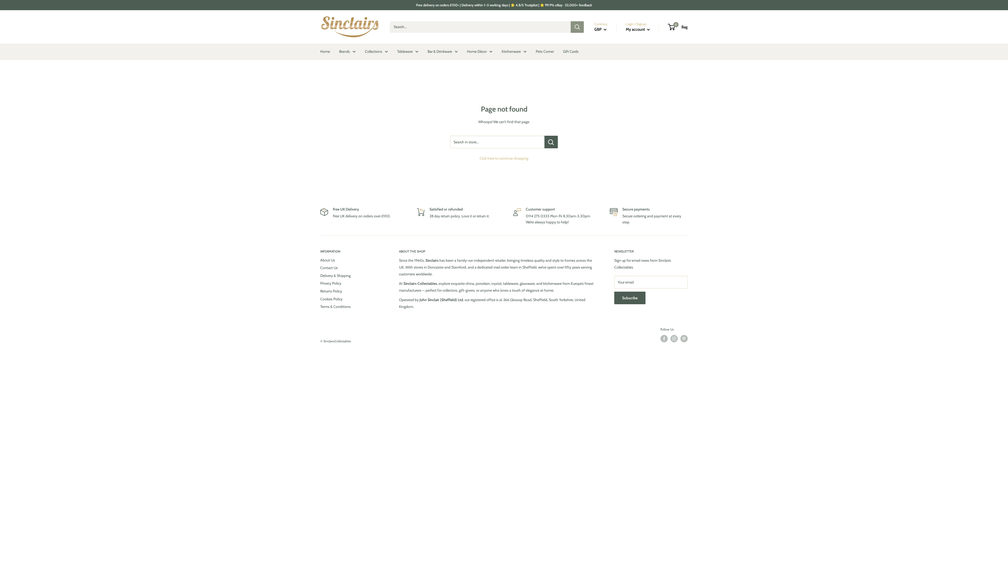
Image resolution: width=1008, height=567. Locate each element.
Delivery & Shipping (335, 275)
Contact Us (329, 267)
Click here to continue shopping (504, 158)
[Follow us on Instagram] (674, 338)
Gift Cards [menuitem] (571, 51)
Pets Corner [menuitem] (545, 51)
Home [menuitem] (325, 51)
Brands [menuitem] (344, 51)
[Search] (577, 27)
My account (636, 29)
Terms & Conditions (335, 306)
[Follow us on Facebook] (664, 338)
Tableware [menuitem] (405, 51)
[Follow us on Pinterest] (684, 338)
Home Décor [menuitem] (477, 51)
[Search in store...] (551, 142)
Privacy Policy (330, 283)
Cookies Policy (331, 299)
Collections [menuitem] (373, 51)
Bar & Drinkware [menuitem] (440, 51)
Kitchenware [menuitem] (511, 51)
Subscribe (630, 298)
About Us (327, 260)
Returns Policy (331, 291)
